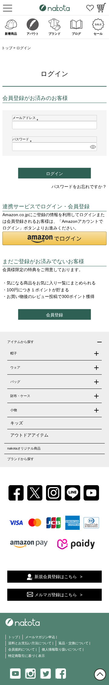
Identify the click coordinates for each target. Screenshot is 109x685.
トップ (7, 48)
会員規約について (21, 649)
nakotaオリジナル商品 (24, 448)
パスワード (22, 139)
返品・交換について (73, 643)
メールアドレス (26, 118)
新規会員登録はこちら (56, 576)
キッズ (16, 423)
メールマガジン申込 (40, 637)
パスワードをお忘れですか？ (79, 186)
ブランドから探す (20, 459)
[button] (54, 238)
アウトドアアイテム (29, 435)
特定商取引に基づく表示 (26, 656)
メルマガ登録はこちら (56, 594)
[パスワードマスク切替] (92, 147)
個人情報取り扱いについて (62, 649)
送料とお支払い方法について (29, 643)
